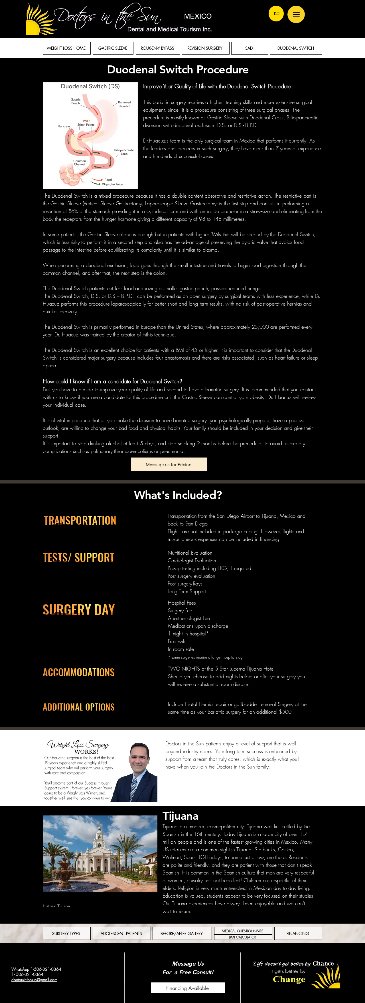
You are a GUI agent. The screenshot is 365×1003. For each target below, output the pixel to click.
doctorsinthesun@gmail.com (34, 979)
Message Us (187, 963)
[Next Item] (149, 862)
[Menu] (296, 14)
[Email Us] (276, 13)
